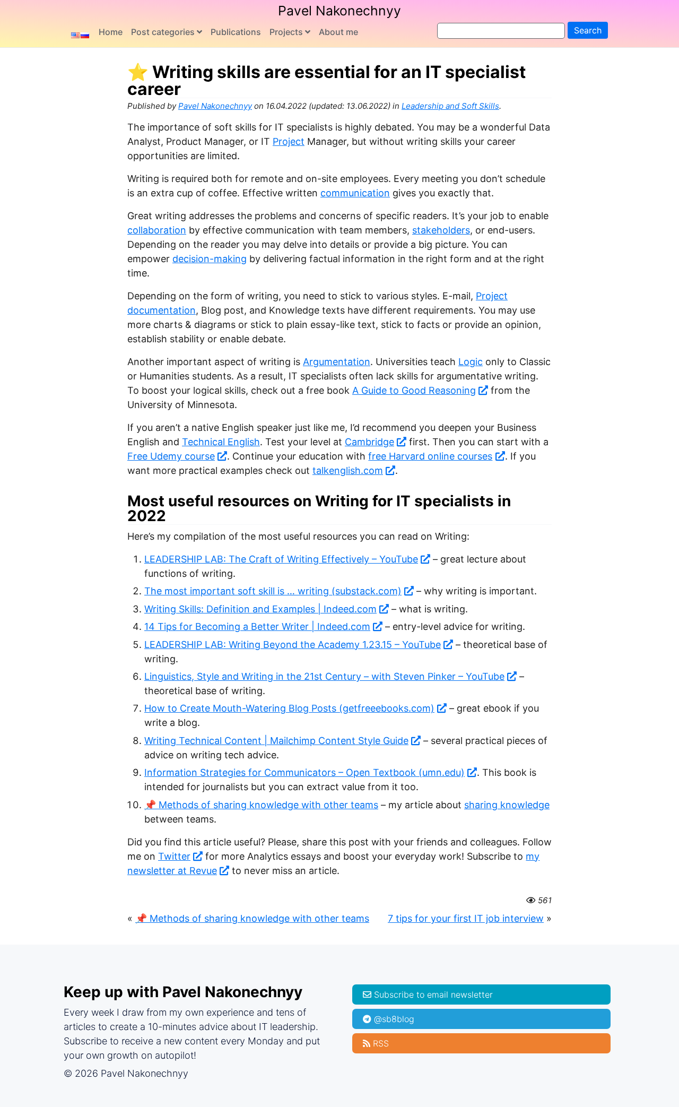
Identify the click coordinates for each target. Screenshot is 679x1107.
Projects (286, 32)
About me (338, 32)
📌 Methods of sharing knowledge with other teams (261, 804)
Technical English (221, 441)
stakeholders (441, 230)
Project (288, 141)
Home (111, 32)
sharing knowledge (507, 804)
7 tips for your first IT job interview (466, 918)
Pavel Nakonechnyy (339, 11)
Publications (236, 32)
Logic (470, 361)
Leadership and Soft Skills (450, 106)
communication (355, 192)
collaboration (156, 230)
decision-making (209, 258)
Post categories (163, 32)
